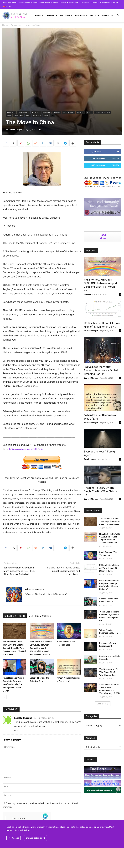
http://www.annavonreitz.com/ (26, 449)
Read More (102, 237)
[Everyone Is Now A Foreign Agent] (102, 438)
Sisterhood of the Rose (41, 2)
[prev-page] (5, 697)
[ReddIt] (35, 143)
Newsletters (18, 116)
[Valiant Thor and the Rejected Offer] (41, 667)
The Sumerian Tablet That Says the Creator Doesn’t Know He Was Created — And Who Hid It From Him (14, 648)
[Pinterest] (20, 143)
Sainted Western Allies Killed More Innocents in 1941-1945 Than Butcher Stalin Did (19, 571)
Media (63, 2)
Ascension (7, 2)
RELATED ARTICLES (15, 616)
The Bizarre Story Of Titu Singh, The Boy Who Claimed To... (101, 491)
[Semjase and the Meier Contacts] (90, 659)
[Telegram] (65, 143)
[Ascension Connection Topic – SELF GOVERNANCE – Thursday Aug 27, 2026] (90, 687)
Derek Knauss (90, 459)
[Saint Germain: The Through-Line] (69, 631)
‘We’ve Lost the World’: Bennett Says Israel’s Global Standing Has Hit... (101, 370)
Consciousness (23, 112)
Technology (85, 2)
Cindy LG (88, 294)
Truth (46, 116)
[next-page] (10, 697)
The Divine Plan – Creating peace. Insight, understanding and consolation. (62, 571)
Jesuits (89, 112)
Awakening (16, 25)
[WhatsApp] (28, 143)
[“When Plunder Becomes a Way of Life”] (69, 667)
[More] (72, 143)
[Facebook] (6, 143)
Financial (95, 2)
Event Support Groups (21, 2)
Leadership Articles (102, 112)
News (9, 116)
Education (46, 112)
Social (93, 15)
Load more (101, 703)
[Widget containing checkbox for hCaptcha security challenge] (27, 818)
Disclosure (36, 112)
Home (38, 15)
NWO (28, 116)
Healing (55, 2)
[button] (118, 15)
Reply (16, 730)
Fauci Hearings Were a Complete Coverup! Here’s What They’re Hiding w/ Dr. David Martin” (13, 684)
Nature (115, 2)
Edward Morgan (15, 129)
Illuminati (80, 112)
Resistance (65, 15)
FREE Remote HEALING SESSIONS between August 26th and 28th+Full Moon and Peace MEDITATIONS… (41, 648)
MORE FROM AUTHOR (40, 616)
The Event (50, 15)
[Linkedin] (43, 143)
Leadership (106, 2)
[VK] (50, 143)
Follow (115, 158)
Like (117, 151)
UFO (52, 116)
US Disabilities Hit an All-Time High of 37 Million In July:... (109, 568)
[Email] (58, 143)
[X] (13, 143)
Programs (80, 15)
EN (6, 7)
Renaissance (73, 2)
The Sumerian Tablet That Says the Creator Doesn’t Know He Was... (110, 521)
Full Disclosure (68, 112)
